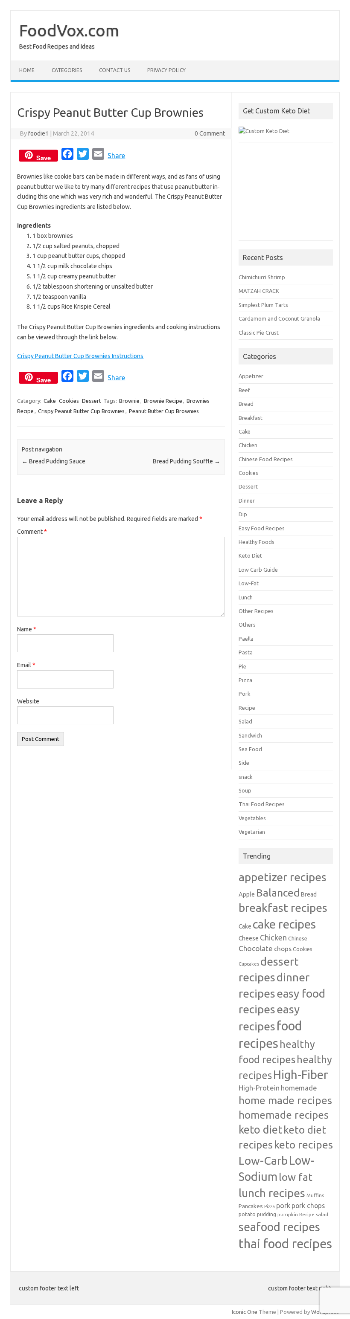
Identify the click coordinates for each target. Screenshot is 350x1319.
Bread (246, 404)
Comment (32, 531)
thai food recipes (285, 1244)
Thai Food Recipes (262, 804)
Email (26, 665)
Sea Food (250, 749)
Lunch (246, 597)
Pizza (245, 680)
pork (283, 1205)
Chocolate (256, 948)
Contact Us (114, 70)
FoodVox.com (69, 30)
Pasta (246, 652)
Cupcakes (249, 963)
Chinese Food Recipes (266, 459)
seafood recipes (279, 1227)
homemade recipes (284, 1115)
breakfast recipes (283, 907)
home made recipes (285, 1100)
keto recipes (303, 1145)
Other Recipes (256, 611)
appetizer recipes (283, 877)
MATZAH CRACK (259, 291)
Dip (243, 514)
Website (28, 701)
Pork (244, 694)
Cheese (249, 938)
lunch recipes (272, 1192)
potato (247, 1214)
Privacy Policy (166, 70)
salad (322, 1214)
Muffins (315, 1195)
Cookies (69, 401)
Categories (67, 70)
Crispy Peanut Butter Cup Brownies (81, 411)
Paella (246, 639)
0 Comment (210, 133)
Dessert (91, 401)
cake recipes (284, 924)
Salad (245, 721)
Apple (247, 894)
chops (283, 948)
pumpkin (287, 1214)
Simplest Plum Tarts (263, 305)
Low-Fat (249, 583)
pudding (266, 1214)
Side (244, 763)
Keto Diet (250, 555)
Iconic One (244, 1312)
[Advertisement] (286, 195)
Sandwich (250, 735)
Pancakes (251, 1206)
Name (26, 629)
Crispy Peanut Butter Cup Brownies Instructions (80, 356)
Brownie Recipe (163, 401)
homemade (299, 1088)
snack (245, 777)
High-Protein (259, 1088)
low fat (295, 1177)
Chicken (248, 445)
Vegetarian (252, 832)
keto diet (260, 1130)
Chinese (297, 938)
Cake (50, 401)
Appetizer (251, 376)
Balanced (278, 893)
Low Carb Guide (258, 570)
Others (247, 625)
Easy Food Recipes (262, 528)
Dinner (247, 500)
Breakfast (250, 418)
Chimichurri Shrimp (262, 277)
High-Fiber (300, 1074)
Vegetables (252, 818)
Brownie (129, 401)
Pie (242, 666)
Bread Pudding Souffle (186, 461)
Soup (245, 790)
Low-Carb (263, 1160)
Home (27, 70)
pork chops (308, 1205)
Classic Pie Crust (259, 333)
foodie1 (38, 133)
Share (116, 155)
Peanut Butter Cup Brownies (164, 411)
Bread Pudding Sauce (53, 461)
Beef (244, 390)
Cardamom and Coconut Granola (279, 318)
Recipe (247, 708)
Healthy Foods (256, 542)
